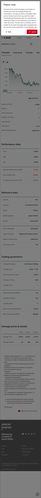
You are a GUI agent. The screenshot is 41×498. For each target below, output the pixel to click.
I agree (33, 32)
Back (9, 32)
